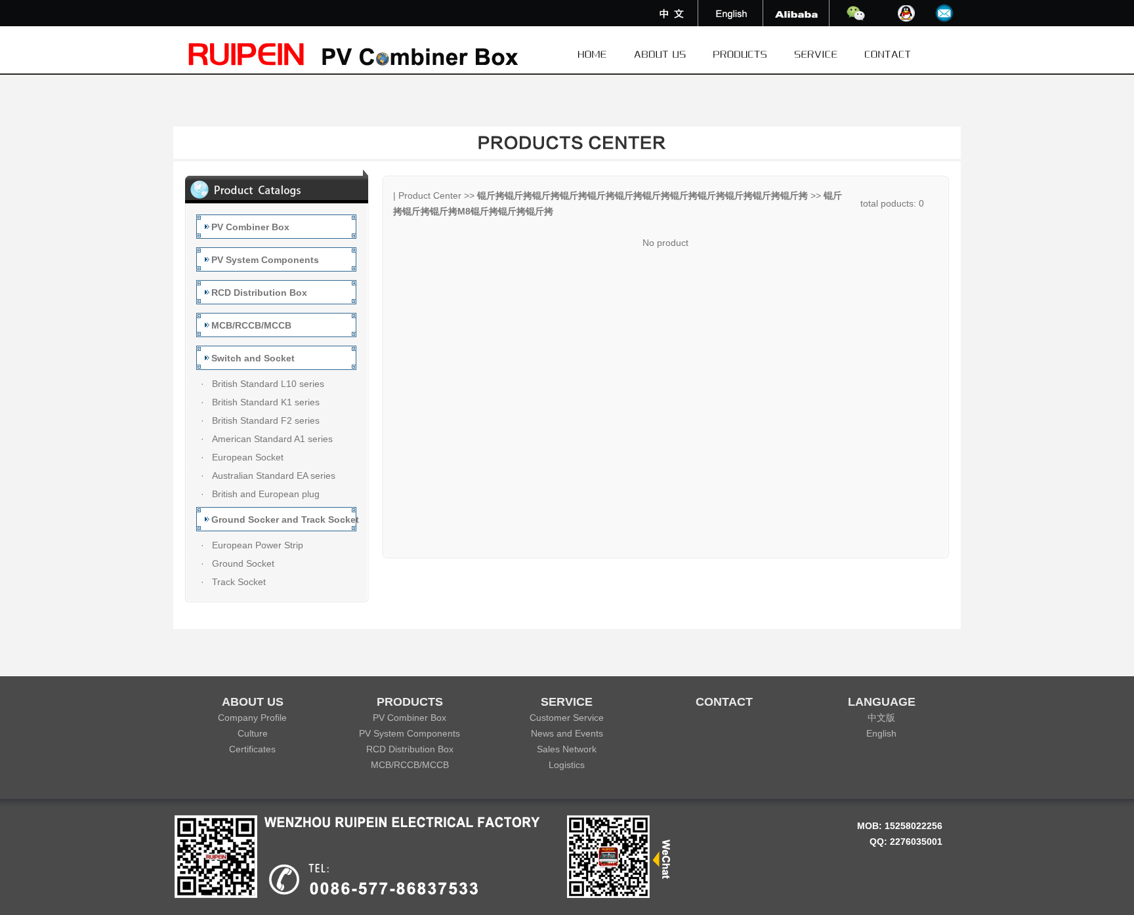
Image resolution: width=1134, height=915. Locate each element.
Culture (253, 733)
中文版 (881, 717)
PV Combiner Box (409, 717)
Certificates (252, 749)
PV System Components (409, 733)
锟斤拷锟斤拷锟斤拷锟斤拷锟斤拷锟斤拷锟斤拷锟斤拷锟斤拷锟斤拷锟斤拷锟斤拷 (642, 195)
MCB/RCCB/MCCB (410, 765)
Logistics (567, 765)
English (881, 733)
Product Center (429, 195)
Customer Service (567, 717)
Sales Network (567, 749)
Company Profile (252, 717)
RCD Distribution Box (409, 749)
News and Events (567, 733)
